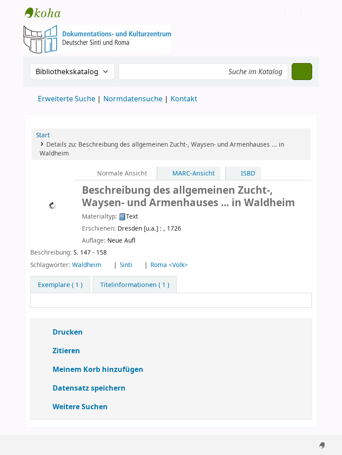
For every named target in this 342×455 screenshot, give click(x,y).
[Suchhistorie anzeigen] (309, 12)
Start (43, 135)
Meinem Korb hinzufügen (94, 369)
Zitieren (64, 350)
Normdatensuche (133, 98)
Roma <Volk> (173, 264)
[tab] (133, 285)
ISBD (247, 173)
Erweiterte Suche (66, 98)
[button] (78, 12)
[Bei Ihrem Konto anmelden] (293, 12)
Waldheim (88, 264)
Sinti (129, 264)
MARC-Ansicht (193, 173)
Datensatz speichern (87, 387)
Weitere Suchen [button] (79, 406)
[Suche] (302, 71)
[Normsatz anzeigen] (108, 264)
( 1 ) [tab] (60, 284)
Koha (47, 12)
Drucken (66, 331)
